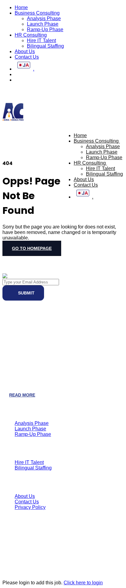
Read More (22, 395)
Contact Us (27, 57)
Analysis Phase (44, 18)
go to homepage (32, 248)
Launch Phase (42, 24)
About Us (25, 51)
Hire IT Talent (41, 40)
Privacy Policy (30, 507)
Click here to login (83, 582)
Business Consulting (37, 13)
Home (21, 7)
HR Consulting (31, 35)
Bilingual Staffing (45, 46)
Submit (26, 292)
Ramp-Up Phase (45, 29)
